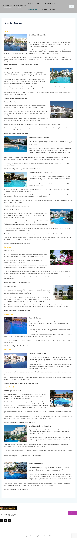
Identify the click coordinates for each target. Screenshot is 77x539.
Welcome (31, 4)
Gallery (39, 4)
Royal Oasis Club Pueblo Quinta (40, 426)
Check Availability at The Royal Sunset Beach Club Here (21, 64)
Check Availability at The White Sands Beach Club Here (21, 383)
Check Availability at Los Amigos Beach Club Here (19, 422)
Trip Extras (44, 9)
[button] (41, 4)
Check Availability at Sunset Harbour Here (17, 243)
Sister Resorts (32, 9)
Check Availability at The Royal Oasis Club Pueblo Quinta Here (23, 455)
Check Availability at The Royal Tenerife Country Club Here (22, 169)
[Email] (5, 520)
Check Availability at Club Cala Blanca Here (17, 346)
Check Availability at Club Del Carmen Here (17, 282)
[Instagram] (9, 520)
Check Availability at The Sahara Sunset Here (17, 489)
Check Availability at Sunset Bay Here (15, 98)
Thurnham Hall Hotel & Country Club (14, 5)
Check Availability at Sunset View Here (16, 133)
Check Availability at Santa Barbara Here (16, 206)
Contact (52, 9)
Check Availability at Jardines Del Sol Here (17, 310)
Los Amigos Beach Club (12, 391)
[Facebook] (1, 520)
